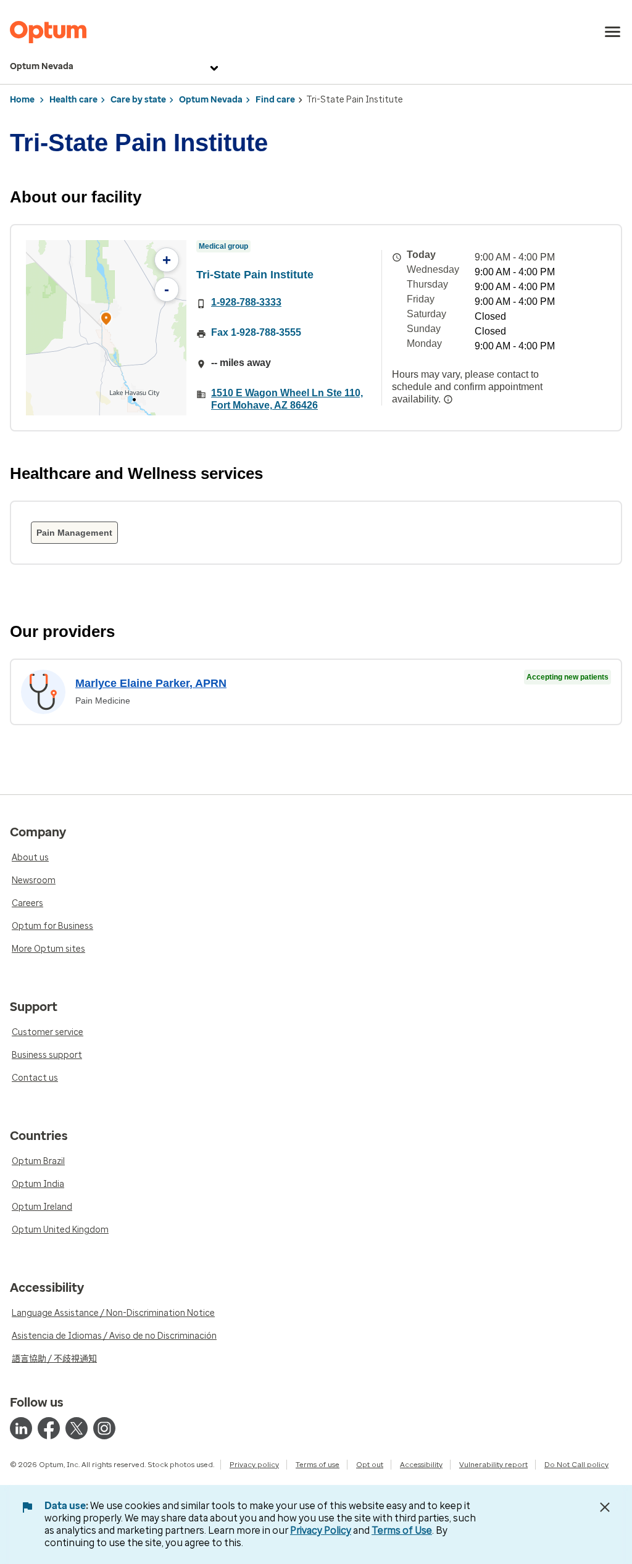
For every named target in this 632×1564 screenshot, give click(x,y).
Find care (275, 99)
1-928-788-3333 (246, 302)
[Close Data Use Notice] (604, 1507)
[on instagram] (104, 1428)
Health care (73, 99)
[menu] (613, 32)
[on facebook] (49, 1428)
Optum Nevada (41, 66)
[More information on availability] (448, 399)
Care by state (138, 99)
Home (22, 99)
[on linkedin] (21, 1428)
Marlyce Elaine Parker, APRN (151, 683)
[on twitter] (76, 1428)
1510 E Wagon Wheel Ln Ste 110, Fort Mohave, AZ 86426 (287, 399)
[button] (106, 321)
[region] (106, 327)
